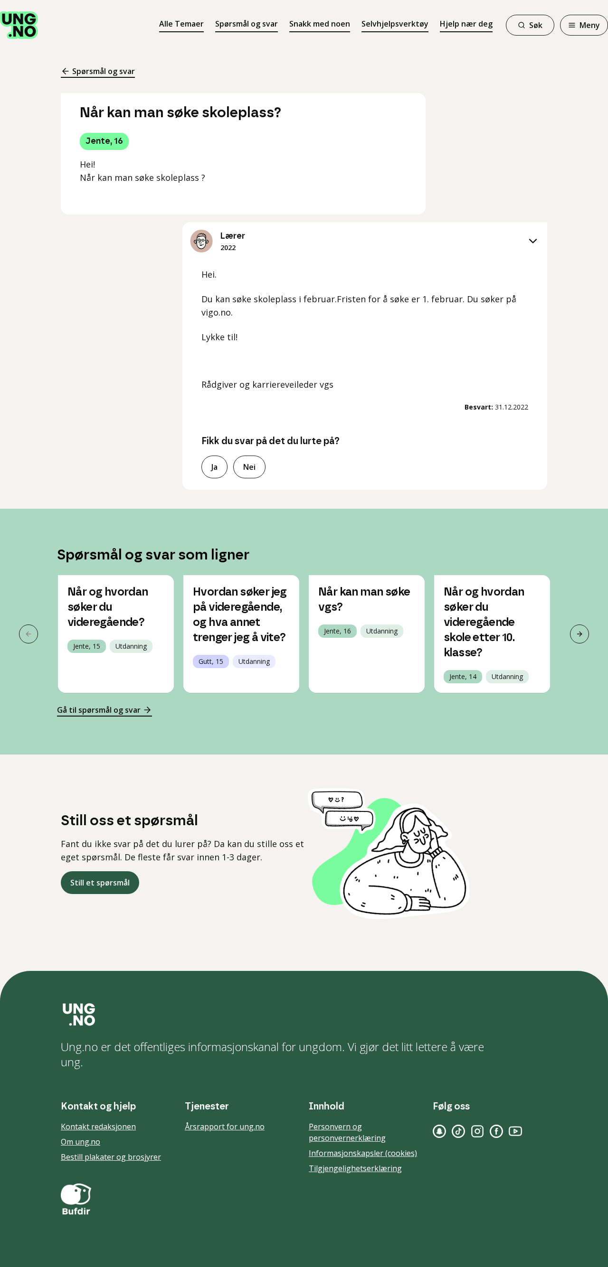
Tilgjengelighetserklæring (355, 1168)
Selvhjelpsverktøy (394, 24)
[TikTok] (458, 1131)
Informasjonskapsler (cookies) (363, 1153)
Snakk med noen (319, 24)
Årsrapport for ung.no (225, 1126)
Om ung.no (80, 1142)
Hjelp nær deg (466, 24)
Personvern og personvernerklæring (347, 1132)
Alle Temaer (181, 24)
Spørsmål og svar (246, 24)
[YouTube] (515, 1131)
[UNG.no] (304, 1014)
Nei (249, 467)
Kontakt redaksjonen (98, 1126)
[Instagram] (477, 1131)
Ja (214, 467)
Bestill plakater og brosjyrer (111, 1157)
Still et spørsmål (100, 882)
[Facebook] (496, 1131)
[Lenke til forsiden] (19, 25)
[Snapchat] (439, 1131)
